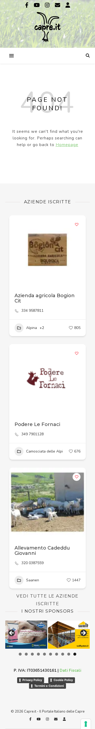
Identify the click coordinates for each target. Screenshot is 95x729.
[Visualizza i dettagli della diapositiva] (26, 635)
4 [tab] (38, 654)
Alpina (31, 327)
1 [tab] (20, 654)
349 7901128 (32, 434)
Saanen (32, 580)
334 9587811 (32, 310)
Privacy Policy (32, 680)
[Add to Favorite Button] (76, 225)
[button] (16, 379)
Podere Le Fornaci (37, 424)
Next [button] (83, 633)
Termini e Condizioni (49, 686)
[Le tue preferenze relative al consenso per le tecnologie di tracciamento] (86, 724)
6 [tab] (50, 654)
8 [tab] (62, 654)
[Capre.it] (47, 23)
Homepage (67, 144)
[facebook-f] (27, 5)
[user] (67, 5)
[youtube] (37, 5)
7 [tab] (56, 654)
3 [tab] (32, 654)
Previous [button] (12, 633)
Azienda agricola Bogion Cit (45, 298)
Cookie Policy (63, 680)
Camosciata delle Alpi (44, 451)
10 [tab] (74, 654)
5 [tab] (44, 654)
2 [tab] (26, 654)
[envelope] (58, 5)
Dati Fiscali (70, 670)
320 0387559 (32, 563)
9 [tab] (68, 654)
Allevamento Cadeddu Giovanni (42, 550)
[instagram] (48, 5)
